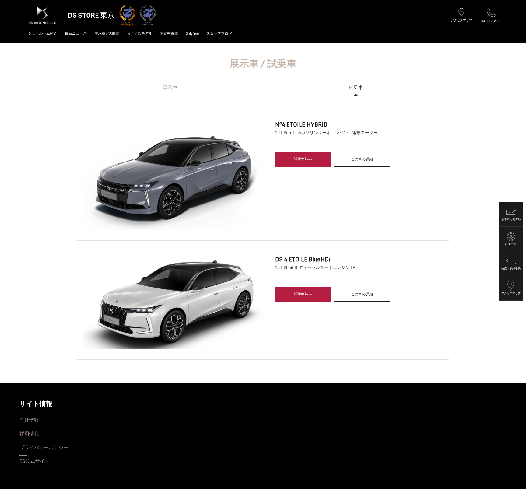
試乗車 (356, 87)
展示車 (170, 87)
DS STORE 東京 (91, 15)
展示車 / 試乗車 (106, 34)
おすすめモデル (139, 34)
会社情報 (29, 420)
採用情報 (29, 434)
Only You (192, 34)
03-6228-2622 (491, 21)
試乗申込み (303, 159)
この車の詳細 (362, 159)
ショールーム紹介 (42, 34)
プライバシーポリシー (43, 447)
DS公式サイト (34, 461)
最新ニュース (76, 34)
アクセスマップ (461, 20)
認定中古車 (169, 34)
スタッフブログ (219, 34)
